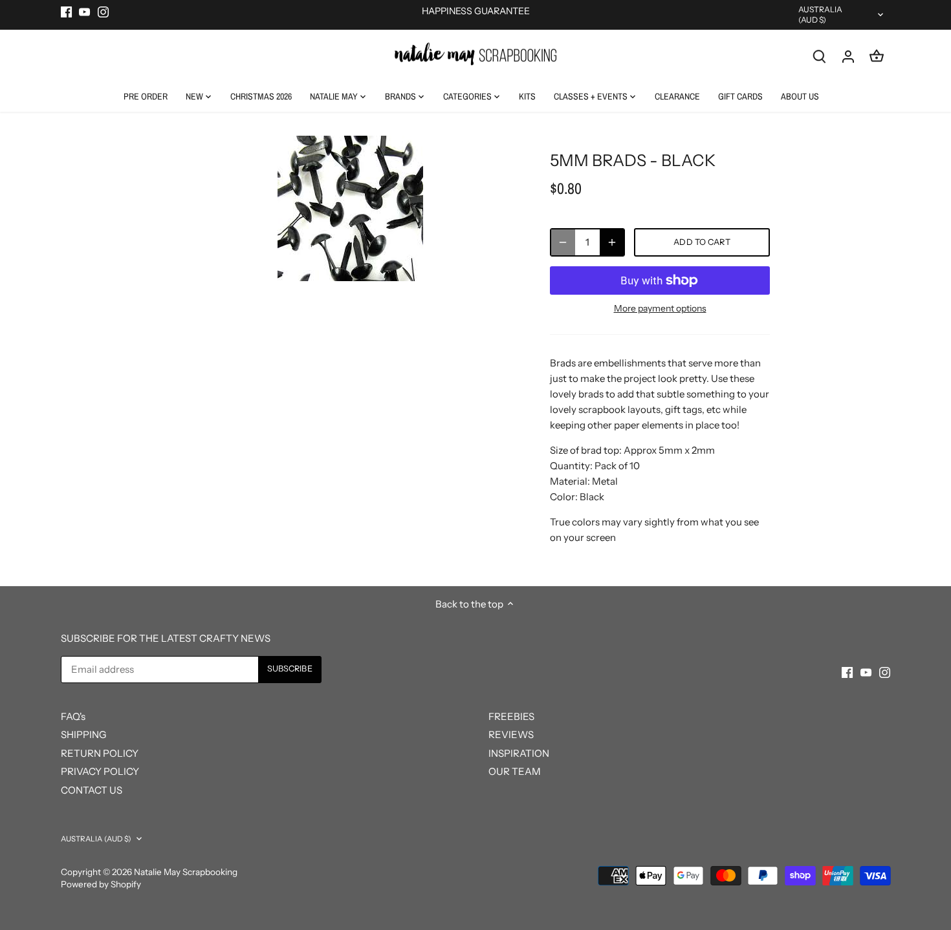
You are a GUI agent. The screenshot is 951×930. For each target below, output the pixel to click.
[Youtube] (84, 11)
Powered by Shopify (101, 884)
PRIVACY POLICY (100, 771)
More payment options (660, 308)
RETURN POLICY (99, 753)
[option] (350, 208)
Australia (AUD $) (820, 15)
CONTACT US (91, 790)
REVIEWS (511, 734)
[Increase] (612, 242)
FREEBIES (511, 716)
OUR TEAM (514, 771)
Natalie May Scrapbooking (185, 872)
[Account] (848, 56)
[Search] (819, 56)
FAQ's (73, 716)
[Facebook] (66, 11)
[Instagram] (103, 11)
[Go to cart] (876, 56)
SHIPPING (83, 734)
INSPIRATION (518, 753)
